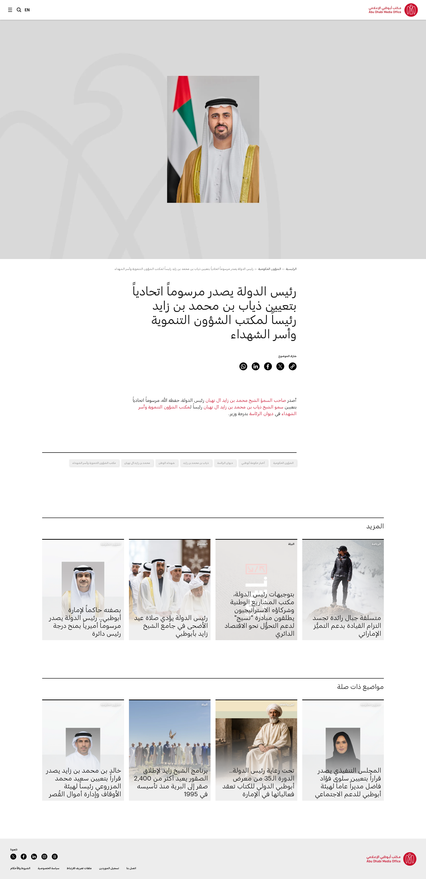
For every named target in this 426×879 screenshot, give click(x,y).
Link (293, 366)
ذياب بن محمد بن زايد (196, 462)
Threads (55, 857)
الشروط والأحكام (20, 868)
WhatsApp (243, 366)
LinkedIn (256, 366)
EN (27, 9)
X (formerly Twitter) (280, 366)
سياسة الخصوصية (48, 868)
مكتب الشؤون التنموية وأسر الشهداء (94, 462)
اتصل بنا (131, 868)
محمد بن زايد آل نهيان (137, 462)
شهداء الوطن (167, 462)
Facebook (268, 366)
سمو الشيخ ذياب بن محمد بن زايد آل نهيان (243, 406)
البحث (19, 9)
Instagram (44, 857)
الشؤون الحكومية (269, 268)
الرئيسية (291, 268)
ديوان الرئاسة (261, 413)
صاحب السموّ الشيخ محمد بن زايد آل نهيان (245, 400)
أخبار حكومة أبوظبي (253, 462)
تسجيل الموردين (109, 868)
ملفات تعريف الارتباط (79, 868)
